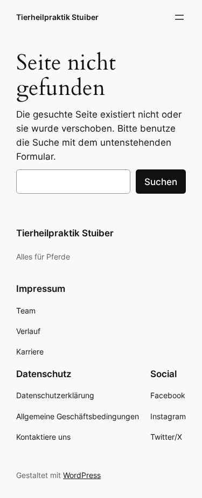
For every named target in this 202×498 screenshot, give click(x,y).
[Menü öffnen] (179, 17)
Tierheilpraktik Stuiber (57, 17)
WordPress (82, 475)
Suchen (160, 181)
